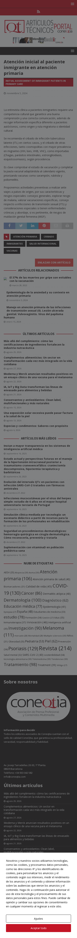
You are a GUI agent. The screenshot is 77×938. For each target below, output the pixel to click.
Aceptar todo (39, 928)
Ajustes (38, 918)
